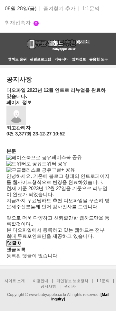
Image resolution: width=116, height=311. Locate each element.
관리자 (70, 286)
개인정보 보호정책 (72, 281)
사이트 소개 (15, 281)
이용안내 (40, 281)
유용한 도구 (98, 59)
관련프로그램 (40, 59)
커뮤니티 (61, 59)
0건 (10, 133)
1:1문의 (91, 8)
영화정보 (79, 59)
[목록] (9, 142)
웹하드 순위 (17, 59)
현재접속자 (21, 23)
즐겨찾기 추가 (59, 8)
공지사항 (48, 286)
